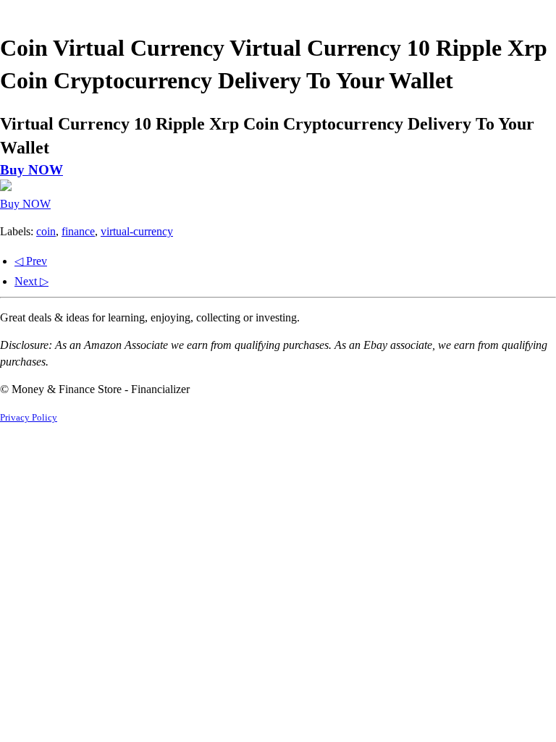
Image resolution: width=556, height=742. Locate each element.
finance (78, 231)
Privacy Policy (28, 418)
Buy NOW (31, 169)
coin (46, 231)
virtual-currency (137, 231)
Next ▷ (31, 281)
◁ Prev (30, 261)
